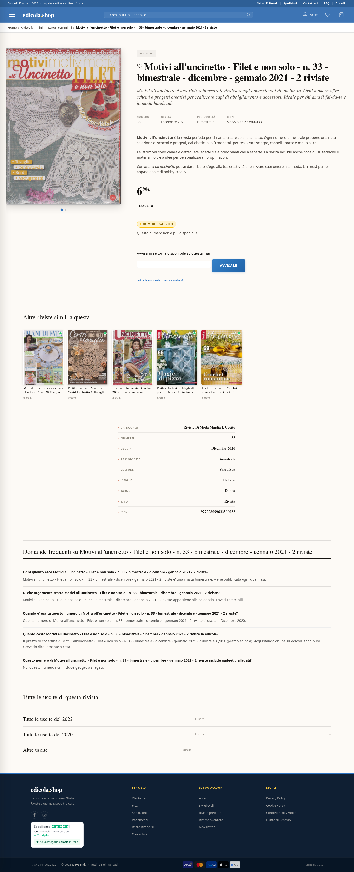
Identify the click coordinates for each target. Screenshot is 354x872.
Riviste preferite (210, 813)
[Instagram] (44, 815)
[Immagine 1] (61, 210)
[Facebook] (34, 815)
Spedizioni (290, 3)
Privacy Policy (276, 798)
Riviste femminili (32, 27)
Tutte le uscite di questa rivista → (160, 280)
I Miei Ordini (207, 805)
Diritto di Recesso (278, 820)
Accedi (340, 3)
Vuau (320, 864)
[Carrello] (341, 14)
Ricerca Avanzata (211, 820)
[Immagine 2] (65, 210)
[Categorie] (12, 14)
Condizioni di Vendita (281, 813)
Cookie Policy (275, 805)
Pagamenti (140, 820)
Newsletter (207, 827)
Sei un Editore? (267, 3)
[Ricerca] (248, 15)
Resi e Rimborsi (143, 827)
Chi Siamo (139, 798)
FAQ (326, 3)
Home (12, 27)
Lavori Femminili (60, 27)
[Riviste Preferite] (328, 14)
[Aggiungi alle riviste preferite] (140, 66)
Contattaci (310, 3)
